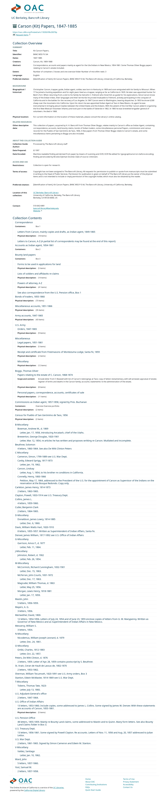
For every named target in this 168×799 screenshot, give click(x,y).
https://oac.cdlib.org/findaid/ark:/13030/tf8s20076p (35, 32)
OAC (27, 8)
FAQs (87, 787)
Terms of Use (129, 779)
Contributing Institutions (96, 784)
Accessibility (128, 784)
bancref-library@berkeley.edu (46, 208)
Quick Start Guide (93, 790)
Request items (22, 35)
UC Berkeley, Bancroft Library (46, 192)
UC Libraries (58, 787)
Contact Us (128, 787)
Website (36, 211)
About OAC (90, 782)
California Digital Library (34, 790)
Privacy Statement (131, 782)
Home (88, 779)
